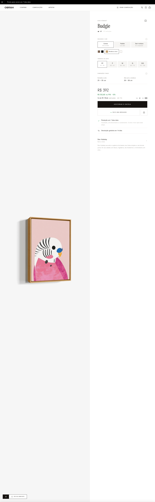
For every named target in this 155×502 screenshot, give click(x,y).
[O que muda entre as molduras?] (146, 39)
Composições (37, 7)
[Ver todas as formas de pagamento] (141, 98)
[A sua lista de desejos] (145, 7)
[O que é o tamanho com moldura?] (146, 73)
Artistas (51, 7)
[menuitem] (23, 7)
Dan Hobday (102, 20)
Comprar (23, 7)
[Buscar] (142, 7)
